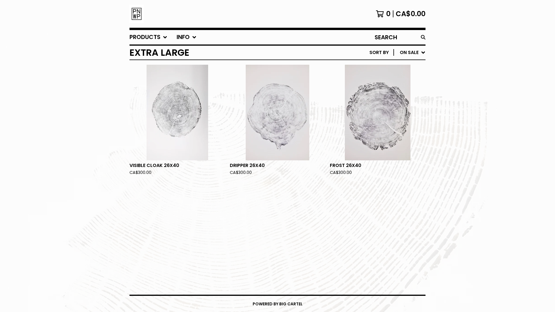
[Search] (423, 37)
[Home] (137, 14)
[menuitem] (148, 37)
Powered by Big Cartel (278, 304)
